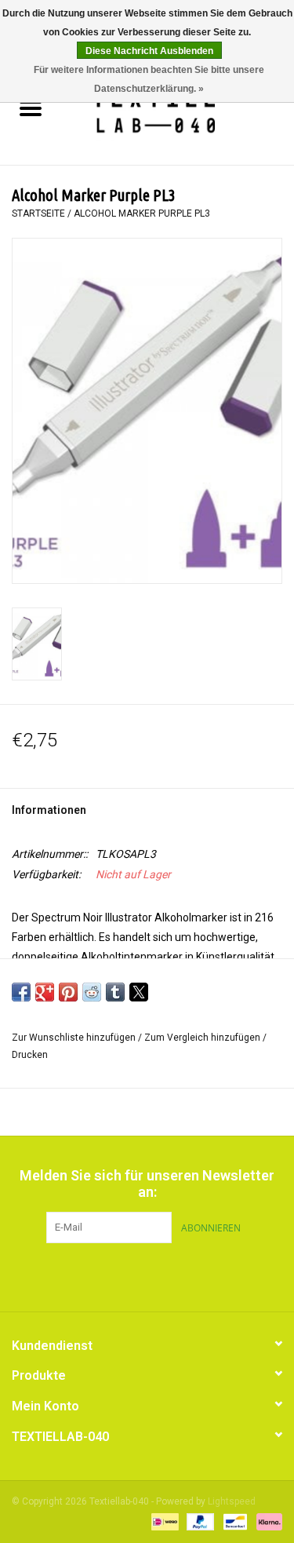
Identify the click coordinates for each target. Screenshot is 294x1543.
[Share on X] (138, 992)
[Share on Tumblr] (115, 992)
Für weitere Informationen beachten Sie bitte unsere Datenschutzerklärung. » (149, 79)
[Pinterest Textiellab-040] (147, 1275)
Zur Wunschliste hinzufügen (75, 1037)
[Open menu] (30, 107)
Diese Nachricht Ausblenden (149, 51)
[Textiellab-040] (177, 110)
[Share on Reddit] (91, 992)
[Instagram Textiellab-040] (174, 1275)
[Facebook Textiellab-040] (119, 1275)
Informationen (49, 810)
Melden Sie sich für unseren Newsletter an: (147, 1183)
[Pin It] (68, 992)
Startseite (38, 213)
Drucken (30, 1054)
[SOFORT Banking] (266, 1521)
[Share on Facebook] (21, 992)
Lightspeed (232, 1501)
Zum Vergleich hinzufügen (203, 1037)
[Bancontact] (233, 1521)
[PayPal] (198, 1521)
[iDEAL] (163, 1521)
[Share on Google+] (44, 992)
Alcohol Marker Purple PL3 (142, 213)
